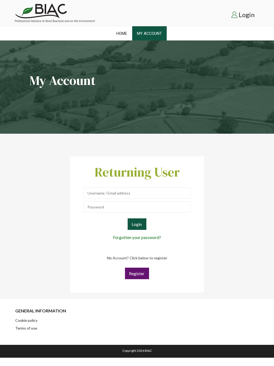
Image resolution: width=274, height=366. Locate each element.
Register (136, 273)
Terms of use (26, 328)
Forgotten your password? (137, 237)
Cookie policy (26, 320)
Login (247, 14)
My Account (149, 33)
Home (121, 33)
